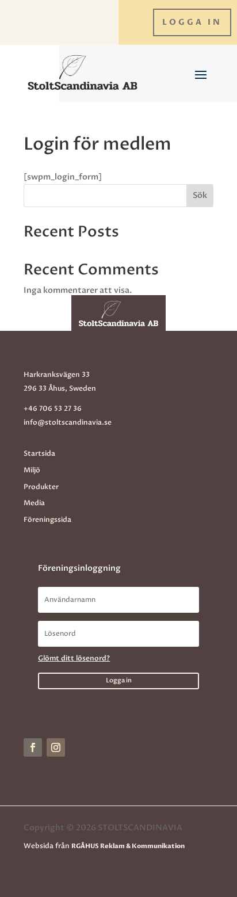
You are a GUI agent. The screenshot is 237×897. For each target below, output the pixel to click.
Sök (200, 195)
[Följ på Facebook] (33, 747)
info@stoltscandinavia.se (68, 422)
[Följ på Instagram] (56, 747)
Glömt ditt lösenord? (74, 658)
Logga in (192, 22)
